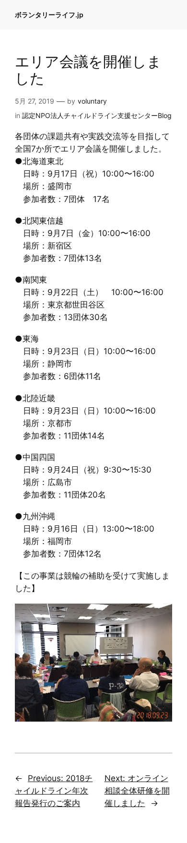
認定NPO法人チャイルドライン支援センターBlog (97, 115)
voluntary (92, 101)
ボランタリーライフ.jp (49, 15)
